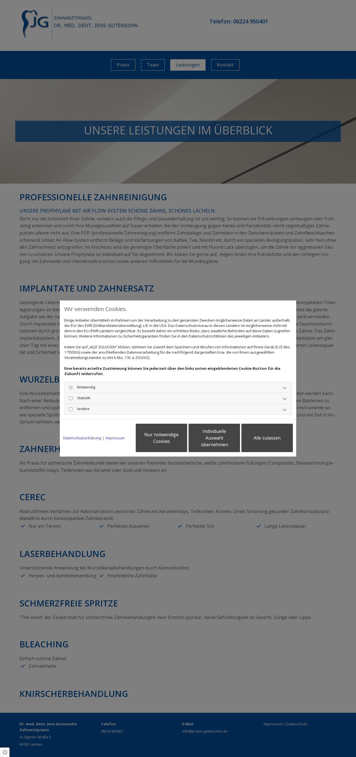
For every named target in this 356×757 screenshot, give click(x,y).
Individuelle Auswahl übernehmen (214, 438)
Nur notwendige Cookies (161, 437)
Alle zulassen (267, 438)
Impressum (115, 437)
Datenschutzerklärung (82, 437)
